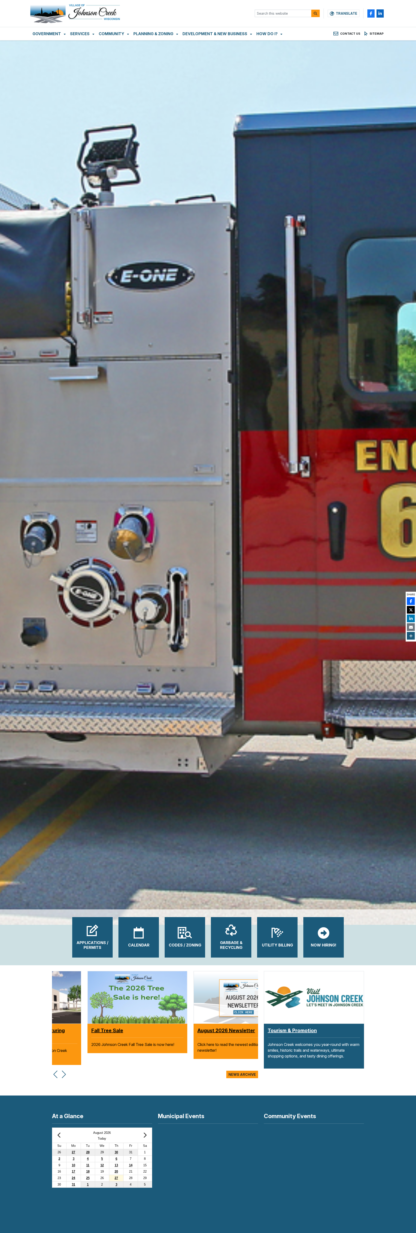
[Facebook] (371, 13)
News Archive (242, 1074)
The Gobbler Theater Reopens (197, 1030)
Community (112, 33)
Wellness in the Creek (81, 1030)
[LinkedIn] (380, 13)
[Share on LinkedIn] (411, 618)
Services (80, 33)
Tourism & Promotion (292, 1030)
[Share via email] (411, 627)
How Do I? (267, 33)
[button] (55, 1071)
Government (47, 33)
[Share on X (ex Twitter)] (411, 609)
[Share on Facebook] (411, 601)
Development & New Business (215, 33)
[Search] (315, 13)
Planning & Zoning (153, 33)
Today (102, 1138)
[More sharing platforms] (411, 635)
